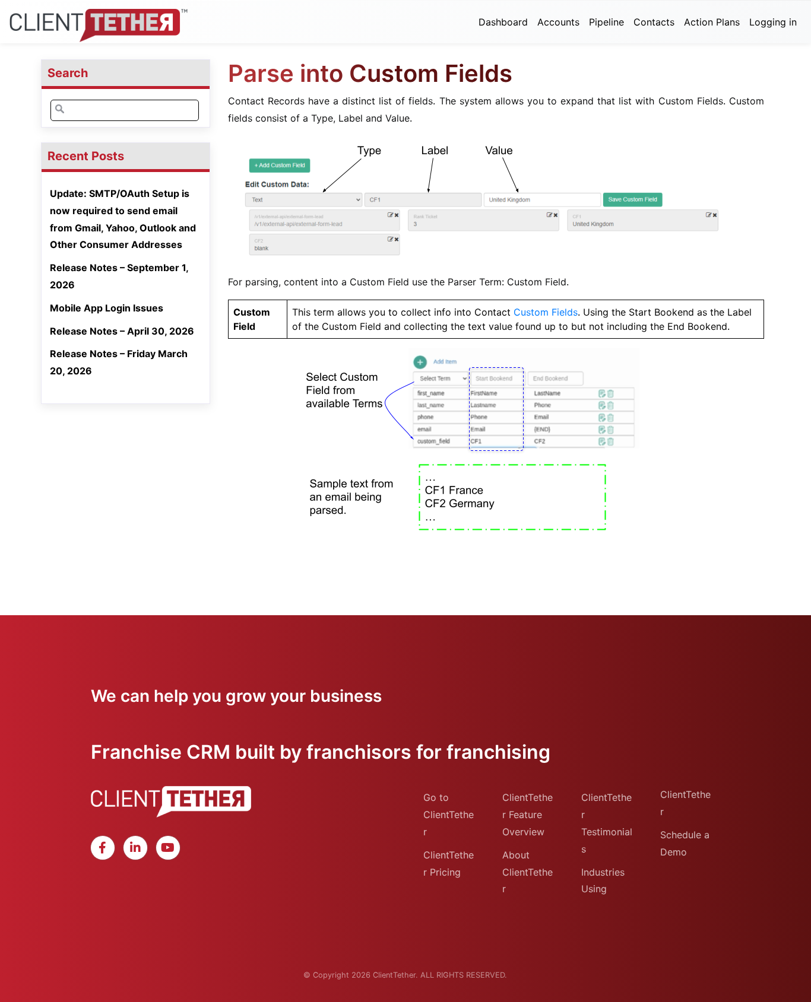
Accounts (558, 22)
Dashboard (503, 22)
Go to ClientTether (448, 814)
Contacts (653, 22)
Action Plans (712, 22)
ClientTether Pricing (448, 863)
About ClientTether (527, 872)
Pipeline (606, 22)
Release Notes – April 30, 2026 (122, 331)
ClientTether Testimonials (606, 822)
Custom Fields (546, 312)
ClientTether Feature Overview (527, 814)
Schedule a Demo (684, 843)
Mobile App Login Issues (106, 308)
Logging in (773, 22)
